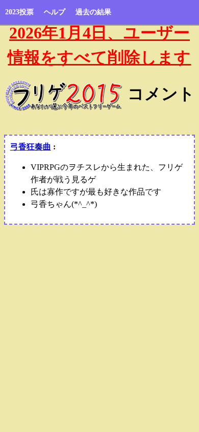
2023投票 (19, 12)
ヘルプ (54, 12)
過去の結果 (93, 12)
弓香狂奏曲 (30, 146)
